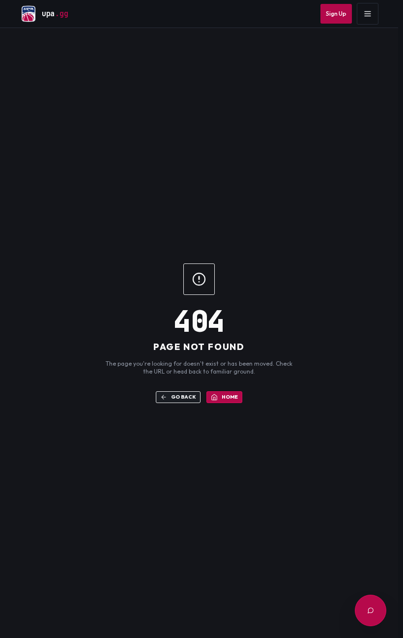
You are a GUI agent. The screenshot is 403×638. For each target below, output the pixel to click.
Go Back (183, 397)
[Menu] (367, 14)
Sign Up (336, 13)
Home (230, 397)
